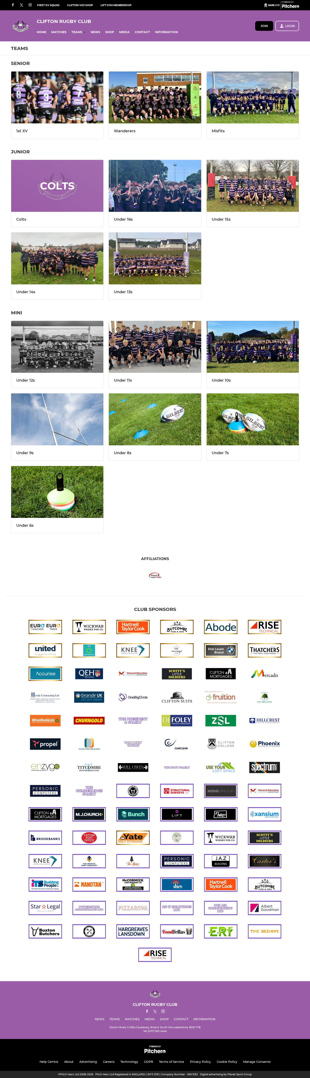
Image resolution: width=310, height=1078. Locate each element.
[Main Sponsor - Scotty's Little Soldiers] (177, 674)
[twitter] (21, 5)
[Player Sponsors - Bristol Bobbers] (89, 932)
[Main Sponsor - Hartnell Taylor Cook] (133, 628)
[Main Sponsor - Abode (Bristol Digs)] (221, 628)
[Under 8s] (155, 419)
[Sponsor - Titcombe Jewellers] (89, 768)
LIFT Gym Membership (116, 5)
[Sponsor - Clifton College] (221, 745)
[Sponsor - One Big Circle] (133, 698)
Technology (129, 1062)
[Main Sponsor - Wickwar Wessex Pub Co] (89, 628)
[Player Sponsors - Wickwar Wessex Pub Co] (221, 838)
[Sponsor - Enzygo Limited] (45, 768)
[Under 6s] (57, 492)
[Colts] (57, 186)
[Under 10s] (253, 347)
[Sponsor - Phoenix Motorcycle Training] (265, 745)
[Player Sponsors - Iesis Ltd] (221, 792)
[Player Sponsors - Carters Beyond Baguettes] (265, 862)
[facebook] (13, 5)
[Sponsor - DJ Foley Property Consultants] (177, 721)
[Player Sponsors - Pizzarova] (133, 909)
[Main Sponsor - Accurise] (45, 674)
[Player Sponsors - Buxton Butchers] (45, 932)
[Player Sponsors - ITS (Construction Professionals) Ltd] (45, 885)
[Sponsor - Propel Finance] (45, 745)
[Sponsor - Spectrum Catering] (265, 768)
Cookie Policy (227, 1062)
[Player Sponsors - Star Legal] (45, 909)
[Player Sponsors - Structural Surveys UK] (177, 792)
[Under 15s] (253, 186)
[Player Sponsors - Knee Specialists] (45, 862)
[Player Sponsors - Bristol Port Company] (89, 862)
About (68, 1062)
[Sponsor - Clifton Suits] (177, 698)
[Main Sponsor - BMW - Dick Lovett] (221, 651)
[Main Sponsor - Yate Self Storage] (133, 838)
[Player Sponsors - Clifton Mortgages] (45, 815)
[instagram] (30, 5)
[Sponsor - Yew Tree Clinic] (265, 698)
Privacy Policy (200, 1062)
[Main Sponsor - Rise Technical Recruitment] (265, 628)
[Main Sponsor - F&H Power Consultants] (89, 651)
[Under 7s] (253, 419)
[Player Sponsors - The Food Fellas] (177, 932)
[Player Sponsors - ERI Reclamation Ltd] (221, 932)
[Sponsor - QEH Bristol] (89, 674)
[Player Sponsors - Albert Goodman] (265, 909)
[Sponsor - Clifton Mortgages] (221, 674)
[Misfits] (253, 97)
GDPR (148, 1062)
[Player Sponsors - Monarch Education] (265, 792)
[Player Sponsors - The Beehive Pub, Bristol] (265, 932)
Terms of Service (171, 1062)
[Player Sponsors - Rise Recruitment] (155, 955)
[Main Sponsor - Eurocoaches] (45, 628)
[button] (41, 32)
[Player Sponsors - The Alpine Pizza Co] (133, 862)
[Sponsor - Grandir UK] (89, 698)
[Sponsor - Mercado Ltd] (265, 674)
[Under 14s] (57, 258)
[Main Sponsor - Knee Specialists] (133, 651)
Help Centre (49, 1062)
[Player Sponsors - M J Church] (89, 815)
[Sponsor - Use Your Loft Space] (221, 768)
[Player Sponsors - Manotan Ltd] (89, 885)
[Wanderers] (155, 97)
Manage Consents (257, 1062)
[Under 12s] (57, 347)
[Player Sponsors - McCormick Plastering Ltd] (133, 885)
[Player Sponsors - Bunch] (133, 815)
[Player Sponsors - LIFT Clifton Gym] (177, 815)
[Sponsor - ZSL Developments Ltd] (221, 721)
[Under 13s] (155, 258)
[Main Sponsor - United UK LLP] (45, 651)
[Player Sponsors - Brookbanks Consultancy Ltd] (45, 838)
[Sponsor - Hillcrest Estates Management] (265, 721)
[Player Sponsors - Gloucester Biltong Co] (133, 792)
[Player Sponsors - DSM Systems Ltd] (177, 885)
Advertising (88, 1062)
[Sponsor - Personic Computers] (45, 792)
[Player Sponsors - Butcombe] (265, 885)
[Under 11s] (155, 347)
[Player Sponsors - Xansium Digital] (265, 815)
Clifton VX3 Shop (80, 5)
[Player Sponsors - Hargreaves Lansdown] (133, 932)
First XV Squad (48, 5)
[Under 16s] (155, 186)
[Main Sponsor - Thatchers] (265, 651)
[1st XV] (57, 97)
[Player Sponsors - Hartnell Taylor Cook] (221, 885)
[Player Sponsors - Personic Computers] (177, 862)
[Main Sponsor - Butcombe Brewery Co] (177, 628)
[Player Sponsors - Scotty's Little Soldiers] (265, 838)
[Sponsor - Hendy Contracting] (45, 698)
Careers (109, 1062)
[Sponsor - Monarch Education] (133, 674)
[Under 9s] (57, 419)
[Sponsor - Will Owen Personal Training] (133, 768)
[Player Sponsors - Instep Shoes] (221, 815)
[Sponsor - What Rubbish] (45, 721)
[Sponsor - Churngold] (89, 721)
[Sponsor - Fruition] (221, 698)
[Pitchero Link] (290, 6)
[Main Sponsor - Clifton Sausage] (177, 651)
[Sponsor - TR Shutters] (89, 745)
